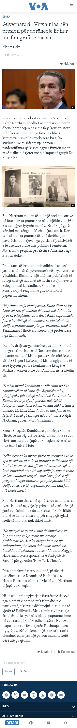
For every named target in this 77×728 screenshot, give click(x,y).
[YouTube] (48, 723)
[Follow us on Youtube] (24, 695)
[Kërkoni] (66, 723)
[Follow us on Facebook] (6, 695)
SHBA (6, 17)
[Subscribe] (61, 695)
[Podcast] (51, 695)
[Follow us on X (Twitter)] (15, 695)
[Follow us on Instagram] (33, 695)
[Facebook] (31, 723)
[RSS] (42, 695)
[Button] (67, 63)
